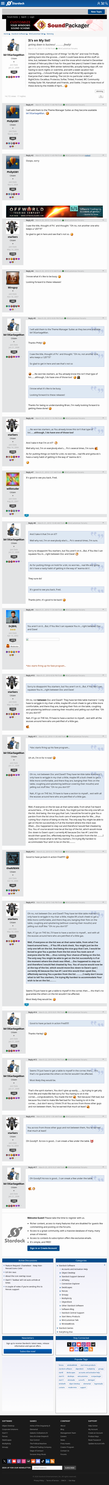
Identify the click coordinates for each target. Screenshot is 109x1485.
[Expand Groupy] (60, 1295)
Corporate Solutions (10, 1429)
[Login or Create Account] (98, 3)
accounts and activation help (89, 1372)
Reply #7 (29, 472)
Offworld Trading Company (40, 1447)
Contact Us (64, 1450)
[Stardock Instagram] (88, 1344)
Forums (63, 1454)
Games (33, 1421)
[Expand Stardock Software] (57, 1265)
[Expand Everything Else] (57, 1332)
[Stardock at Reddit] (71, 1349)
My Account (93, 1429)
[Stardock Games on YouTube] (78, 1344)
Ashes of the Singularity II (40, 1425)
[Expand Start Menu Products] (60, 1316)
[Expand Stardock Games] (57, 1328)
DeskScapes (6, 1440)
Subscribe (70, 1468)
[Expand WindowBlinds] (60, 1324)
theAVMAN (13, 868)
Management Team (68, 1433)
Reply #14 (32, 1012)
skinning (99, 91)
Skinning (50, 34)
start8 (61, 1372)
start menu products (88, 1365)
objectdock (79, 1369)
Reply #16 (30, 1116)
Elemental (34, 1429)
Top (103, 105)
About (62, 1425)
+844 (13, 138)
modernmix (72, 1387)
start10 (61, 1376)
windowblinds (72, 1365)
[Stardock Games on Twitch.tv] (83, 1344)
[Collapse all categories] (104, 1265)
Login (32, 17)
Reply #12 (30, 851)
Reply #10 (30, 675)
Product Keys (93, 1436)
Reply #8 (32, 523)
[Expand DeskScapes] (60, 1287)
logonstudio (98, 1384)
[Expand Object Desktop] (60, 1273)
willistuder (13, 488)
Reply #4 (29, 271)
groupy (101, 1369)
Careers (63, 1436)
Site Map (72, 1480)
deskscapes (71, 1372)
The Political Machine (38, 1443)
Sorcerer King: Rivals (38, 1454)
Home (6, 34)
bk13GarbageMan (13, 54)
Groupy (5, 1447)
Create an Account (95, 1433)
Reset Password (94, 1440)
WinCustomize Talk (36, 34)
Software (7, 1421)
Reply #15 (32, 1059)
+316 (14, 72)
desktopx (71, 1376)
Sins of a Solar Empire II (39, 1436)
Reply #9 (29, 609)
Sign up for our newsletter (16, 1467)
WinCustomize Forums (68, 48)
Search (23, 17)
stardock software (65, 1369)
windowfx (62, 1384)
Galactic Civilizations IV (39, 1433)
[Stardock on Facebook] (74, 1344)
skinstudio (71, 1380)
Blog (62, 1429)
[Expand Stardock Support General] (60, 1276)
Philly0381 (13, 121)
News (62, 1440)
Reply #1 (29, 104)
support (83, 1387)
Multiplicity (6, 1443)
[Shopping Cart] (102, 3)
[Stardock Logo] (15, 3)
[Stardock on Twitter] (69, 1344)
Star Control (34, 1440)
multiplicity (91, 1369)
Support (92, 1421)
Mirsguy (13, 287)
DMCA (63, 1480)
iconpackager (96, 1376)
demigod (91, 1380)
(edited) (87, 155)
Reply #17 (32, 1167)
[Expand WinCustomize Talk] (60, 1320)
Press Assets (65, 1443)
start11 (61, 1380)
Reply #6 (29, 418)
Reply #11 (32, 736)
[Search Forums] (106, 3)
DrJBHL (13, 626)
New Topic (96, 11)
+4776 (13, 640)
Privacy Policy (39, 1480)
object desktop (74, 1384)
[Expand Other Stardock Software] (60, 1305)
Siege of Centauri (36, 1450)
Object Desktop (8, 1425)
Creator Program (67, 1447)
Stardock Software (18, 34)
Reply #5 (32, 318)
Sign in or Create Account (43, 1248)
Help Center (93, 1425)
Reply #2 (29, 155)
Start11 (5, 1433)
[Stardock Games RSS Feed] (90, 1349)
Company (65, 1421)
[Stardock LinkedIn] (86, 1349)
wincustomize (83, 1376)
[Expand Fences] (60, 1291)
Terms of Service (52, 1480)
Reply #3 (29, 220)
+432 (13, 301)
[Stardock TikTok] (81, 1349)
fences (61, 1365)
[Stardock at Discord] (76, 1349)
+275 (13, 506)
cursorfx (81, 1380)
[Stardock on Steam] (93, 1344)
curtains (62, 1387)
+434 (13, 885)
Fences (5, 1436)
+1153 (13, 254)
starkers (13, 236)
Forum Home (12, 17)
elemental (87, 1384)
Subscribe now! (27, 1351)
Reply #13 (30, 902)
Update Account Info (96, 1443)
